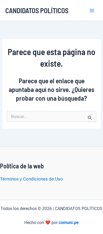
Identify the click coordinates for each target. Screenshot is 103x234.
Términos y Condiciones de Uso (31, 179)
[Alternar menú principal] (92, 10)
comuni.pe (69, 222)
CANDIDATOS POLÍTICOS (36, 10)
